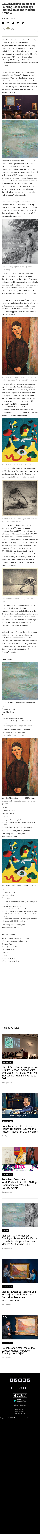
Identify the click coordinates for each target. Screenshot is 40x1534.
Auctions (5, 1231)
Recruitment (19, 1411)
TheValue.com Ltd (19, 1418)
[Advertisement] (20, 991)
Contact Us (19, 1409)
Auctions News (7, 1062)
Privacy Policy (20, 1413)
